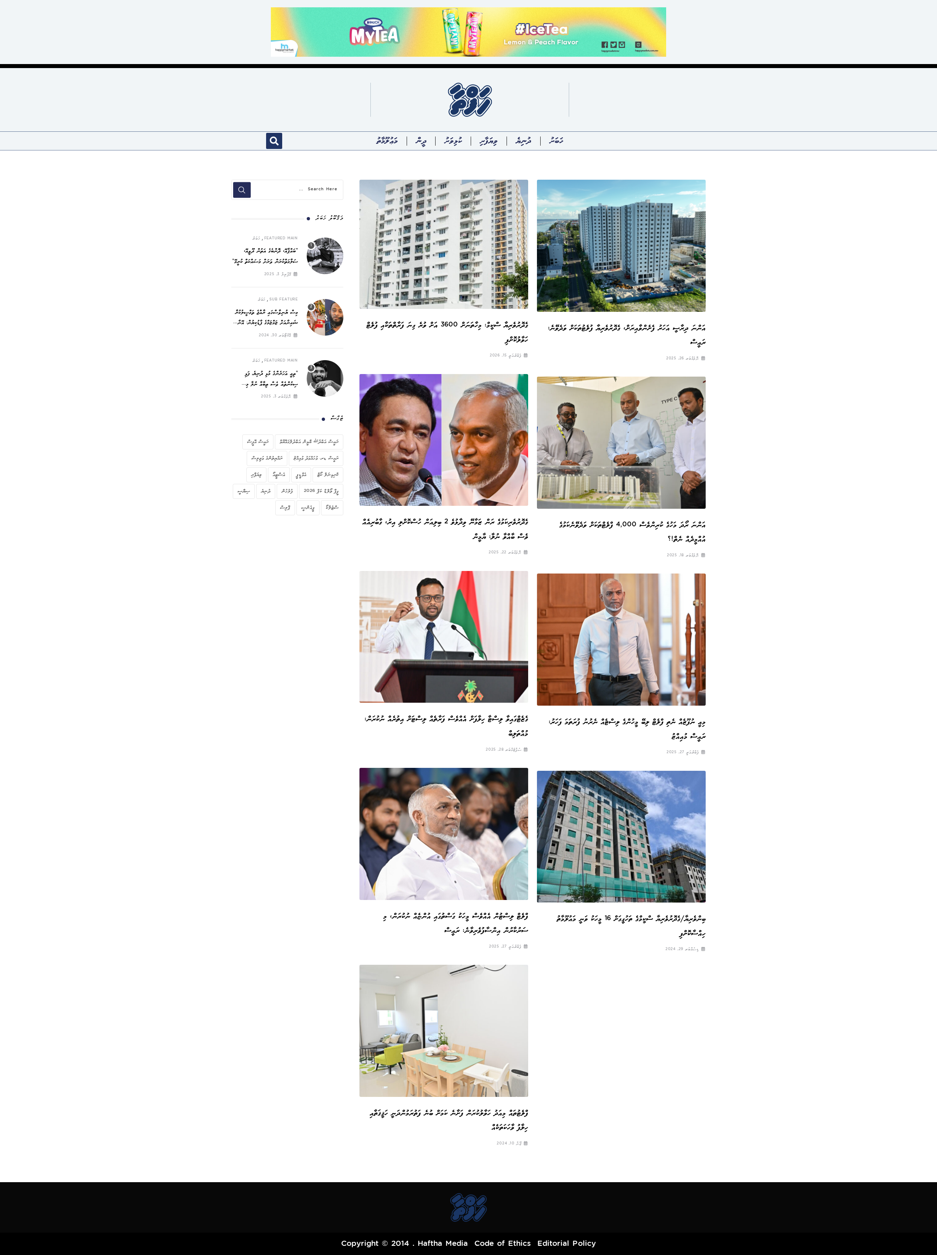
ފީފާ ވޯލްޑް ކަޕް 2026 (321, 491)
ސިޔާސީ (244, 491)
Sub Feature (283, 300)
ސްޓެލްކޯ (332, 507)
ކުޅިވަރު (453, 141)
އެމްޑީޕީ (301, 474)
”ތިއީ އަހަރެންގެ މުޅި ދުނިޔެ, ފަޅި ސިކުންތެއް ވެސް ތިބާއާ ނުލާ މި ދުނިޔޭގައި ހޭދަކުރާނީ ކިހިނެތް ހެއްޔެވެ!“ (265, 384)
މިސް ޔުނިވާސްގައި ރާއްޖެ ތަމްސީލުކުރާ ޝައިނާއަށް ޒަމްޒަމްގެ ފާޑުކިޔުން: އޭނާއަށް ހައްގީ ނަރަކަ (264, 323)
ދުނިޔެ (523, 141)
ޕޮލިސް (285, 507)
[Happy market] (468, 32)
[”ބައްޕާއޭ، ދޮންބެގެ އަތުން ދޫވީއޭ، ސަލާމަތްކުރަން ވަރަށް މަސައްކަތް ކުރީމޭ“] (325, 256)
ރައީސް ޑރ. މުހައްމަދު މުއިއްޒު (316, 458)
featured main (281, 238)
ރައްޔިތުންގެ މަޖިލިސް (267, 458)
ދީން (421, 141)
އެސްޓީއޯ (279, 474)
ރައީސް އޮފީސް (258, 441)
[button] (274, 141)
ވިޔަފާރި (489, 141)
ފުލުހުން (287, 491)
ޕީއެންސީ (308, 507)
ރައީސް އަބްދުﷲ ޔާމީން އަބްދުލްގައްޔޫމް (309, 441)
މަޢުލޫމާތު (387, 141)
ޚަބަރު (556, 141)
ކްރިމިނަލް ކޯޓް (328, 474)
